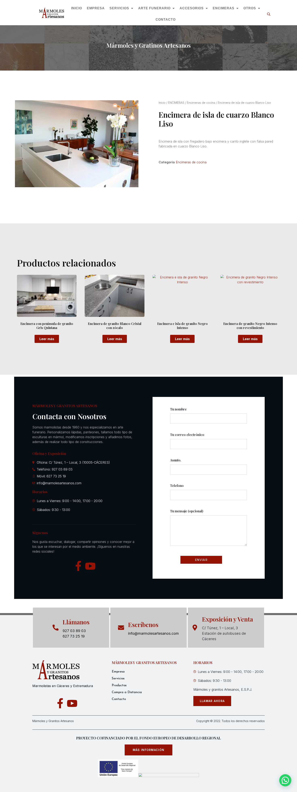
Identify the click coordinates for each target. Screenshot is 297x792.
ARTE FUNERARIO (154, 8)
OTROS (249, 8)
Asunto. (175, 460)
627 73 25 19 (74, 636)
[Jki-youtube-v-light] (90, 566)
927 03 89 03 (74, 631)
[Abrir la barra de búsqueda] (269, 14)
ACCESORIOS (191, 8)
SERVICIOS (119, 8)
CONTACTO (166, 19)
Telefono (177, 485)
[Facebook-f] (78, 566)
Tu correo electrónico (187, 434)
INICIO (76, 8)
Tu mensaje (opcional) (186, 511)
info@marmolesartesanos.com (153, 633)
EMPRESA (95, 8)
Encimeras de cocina (201, 103)
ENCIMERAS (223, 8)
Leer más (46, 339)
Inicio (162, 103)
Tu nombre (178, 409)
